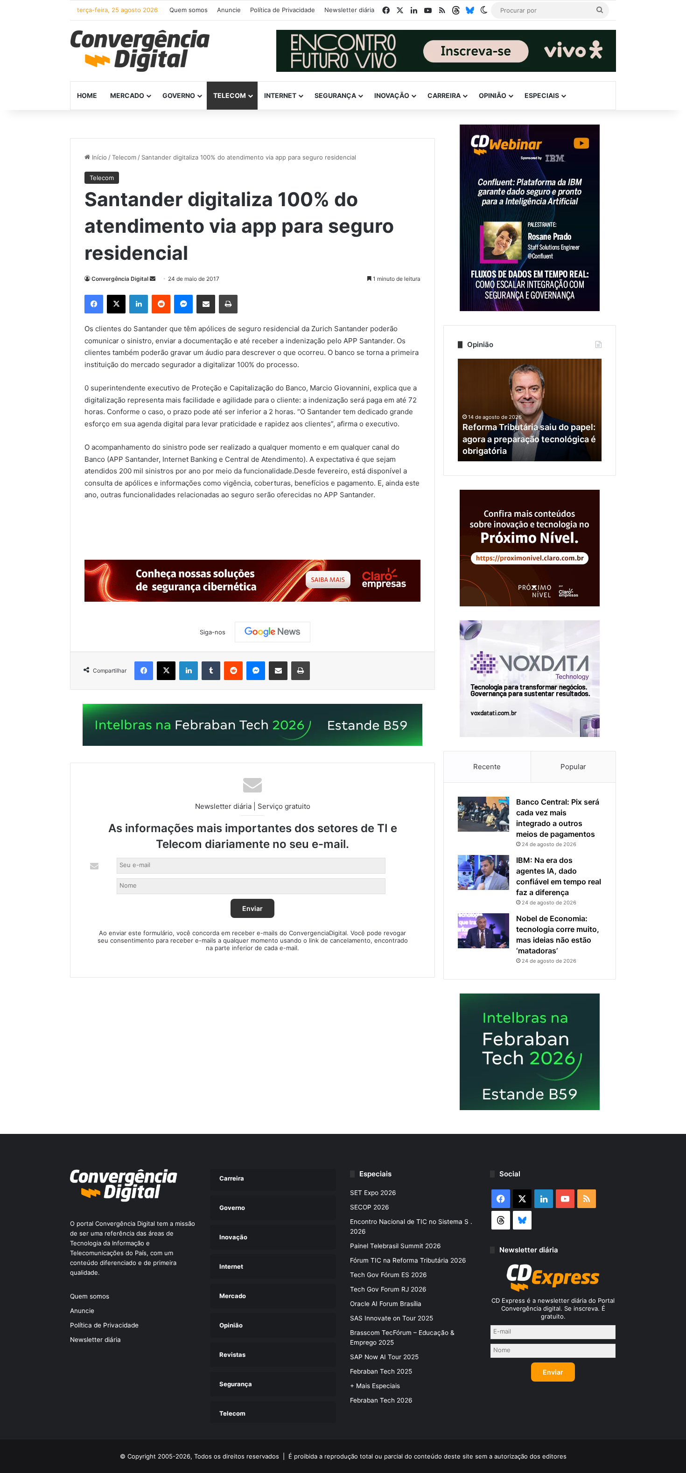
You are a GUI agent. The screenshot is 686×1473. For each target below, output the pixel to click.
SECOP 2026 (369, 1207)
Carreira (444, 95)
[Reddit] (161, 304)
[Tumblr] (211, 670)
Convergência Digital (119, 278)
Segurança (335, 95)
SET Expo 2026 (373, 1192)
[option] (530, 410)
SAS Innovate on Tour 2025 (391, 1318)
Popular (573, 766)
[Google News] (272, 632)
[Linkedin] (138, 304)
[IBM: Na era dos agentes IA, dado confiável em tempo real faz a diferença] (483, 872)
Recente (487, 766)
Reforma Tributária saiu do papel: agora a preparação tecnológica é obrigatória (529, 438)
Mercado (127, 95)
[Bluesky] (470, 10)
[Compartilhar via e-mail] (205, 304)
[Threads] (456, 10)
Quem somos (188, 10)
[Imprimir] (228, 304)
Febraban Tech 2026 (381, 1400)
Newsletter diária (349, 10)
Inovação (391, 95)
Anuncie (229, 10)
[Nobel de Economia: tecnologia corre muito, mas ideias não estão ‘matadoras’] (483, 930)
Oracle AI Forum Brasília (385, 1303)
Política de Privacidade (282, 10)
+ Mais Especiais (375, 1386)
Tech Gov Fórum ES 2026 (388, 1274)
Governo (178, 95)
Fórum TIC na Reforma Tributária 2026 (408, 1260)
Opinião (492, 95)
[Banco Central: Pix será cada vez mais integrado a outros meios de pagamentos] (483, 814)
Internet (280, 95)
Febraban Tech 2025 (381, 1371)
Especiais (542, 95)
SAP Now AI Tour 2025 (384, 1357)
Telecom (229, 95)
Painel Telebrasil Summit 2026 (395, 1246)
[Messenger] (183, 304)
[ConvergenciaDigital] (140, 51)
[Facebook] (93, 304)
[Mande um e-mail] (152, 278)
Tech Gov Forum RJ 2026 (388, 1289)
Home (87, 95)
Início (98, 157)
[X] (116, 304)
